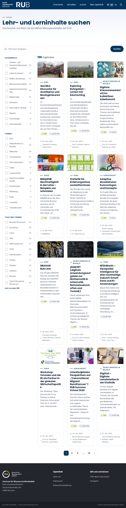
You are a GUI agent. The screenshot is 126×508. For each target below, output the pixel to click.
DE (112, 5)
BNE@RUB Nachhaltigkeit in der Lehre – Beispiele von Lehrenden (49, 185)
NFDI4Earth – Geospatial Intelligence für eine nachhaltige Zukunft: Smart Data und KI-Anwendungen (110, 274)
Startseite (58, 4)
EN (116, 5)
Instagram (94, 481)
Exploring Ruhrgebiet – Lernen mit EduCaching (78, 90)
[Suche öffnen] (121, 4)
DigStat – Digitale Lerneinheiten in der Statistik (109, 378)
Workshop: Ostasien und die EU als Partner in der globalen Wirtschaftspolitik (50, 380)
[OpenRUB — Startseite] (16, 4)
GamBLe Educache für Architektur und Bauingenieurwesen (50, 92)
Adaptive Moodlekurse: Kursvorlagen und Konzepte (108, 183)
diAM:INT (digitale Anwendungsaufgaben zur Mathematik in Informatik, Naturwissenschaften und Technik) (80, 279)
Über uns (57, 477)
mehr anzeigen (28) (12, 288)
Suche (83, 4)
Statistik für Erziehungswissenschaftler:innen (80, 182)
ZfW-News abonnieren (99, 477)
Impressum (58, 481)
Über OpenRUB (96, 4)
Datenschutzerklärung (62, 485)
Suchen (117, 49)
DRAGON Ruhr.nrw (45, 267)
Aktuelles (71, 4)
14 (89, 453)
